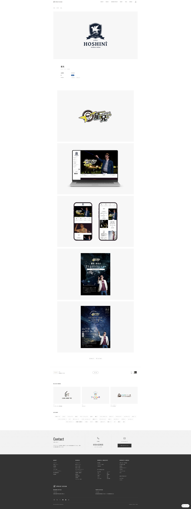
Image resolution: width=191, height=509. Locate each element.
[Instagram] (54, 500)
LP (70, 419)
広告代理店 (108, 478)
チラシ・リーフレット (84, 416)
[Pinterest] (66, 500)
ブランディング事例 (100, 464)
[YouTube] (63, 500)
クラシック (78, 77)
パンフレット (70, 416)
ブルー (73, 75)
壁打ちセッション (78, 464)
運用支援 (76, 474)
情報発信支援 (77, 475)
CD (115, 421)
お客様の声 (99, 466)
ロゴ (64, 416)
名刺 (76, 416)
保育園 (98, 475)
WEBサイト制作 (77, 466)
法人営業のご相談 (122, 464)
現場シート (110, 421)
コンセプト (55, 462)
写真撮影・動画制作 (79, 421)
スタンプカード (116, 419)
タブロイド (124, 419)
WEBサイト (57, 416)
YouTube (121, 479)
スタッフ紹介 (55, 469)
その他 (86, 421)
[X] (57, 500)
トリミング (99, 474)
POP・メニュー (76, 419)
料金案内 (121, 466)
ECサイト (111, 416)
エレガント (73, 77)
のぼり (109, 419)
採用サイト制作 (77, 467)
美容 (107, 475)
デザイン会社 (99, 478)
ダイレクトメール (103, 419)
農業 (107, 477)
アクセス (54, 467)
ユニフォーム (130, 419)
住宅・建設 (99, 471)
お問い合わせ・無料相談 (123, 462)
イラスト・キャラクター (62, 419)
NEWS (120, 472)
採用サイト (95, 419)
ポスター (134, 416)
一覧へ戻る (95, 372)
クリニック (108, 471)
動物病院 (108, 474)
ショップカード (127, 416)
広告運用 (76, 477)
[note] (60, 500)
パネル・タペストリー (69, 421)
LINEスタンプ (102, 421)
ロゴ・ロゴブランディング (79, 469)
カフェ (98, 477)
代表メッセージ (55, 464)
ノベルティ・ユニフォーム (85, 419)
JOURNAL (121, 469)
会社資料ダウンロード (123, 467)
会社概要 (54, 466)
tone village (121, 478)
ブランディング (118, 416)
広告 (124, 421)
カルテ (91, 421)
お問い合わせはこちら (124, 445)
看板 (96, 416)
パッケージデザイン (103, 416)
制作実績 (98, 462)
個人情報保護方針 (56, 472)
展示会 (119, 421)
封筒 (91, 416)
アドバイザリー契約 (78, 479)
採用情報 (54, 474)
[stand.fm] (69, 500)
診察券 (96, 421)
